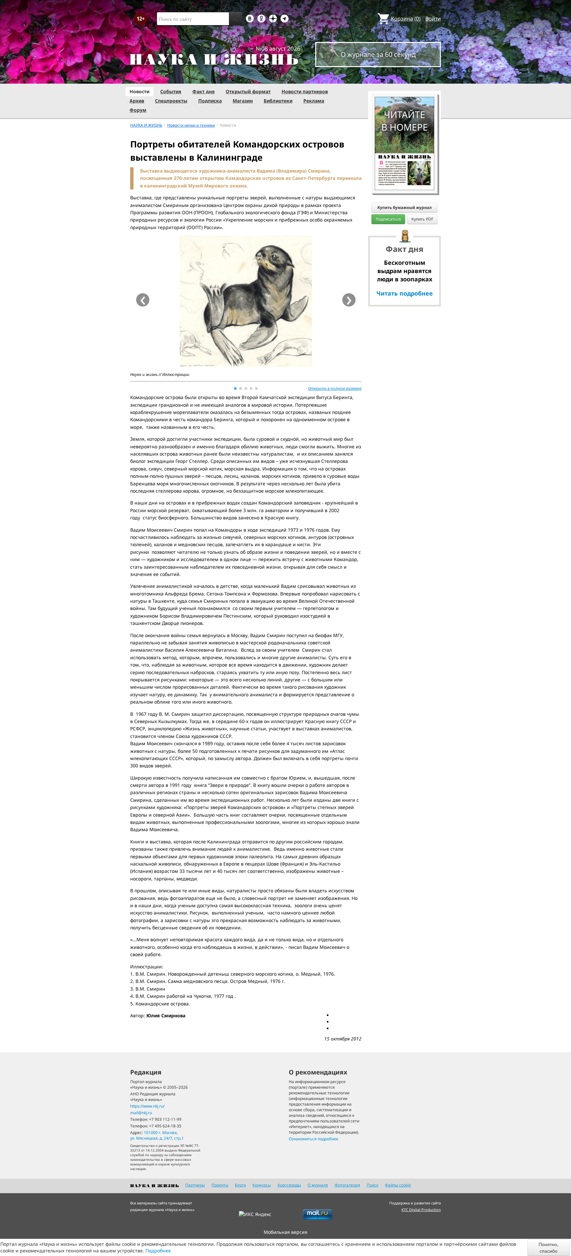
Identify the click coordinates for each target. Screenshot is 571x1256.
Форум (138, 110)
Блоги (240, 1185)
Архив (137, 101)
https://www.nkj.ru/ (147, 1106)
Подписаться (388, 219)
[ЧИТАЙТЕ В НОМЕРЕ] (404, 77)
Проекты (219, 1185)
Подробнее (158, 1250)
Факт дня (203, 91)
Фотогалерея (347, 1185)
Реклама (313, 101)
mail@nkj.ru (141, 1112)
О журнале (318, 1185)
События (170, 91)
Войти (433, 18)
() (406, 18)
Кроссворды (289, 1185)
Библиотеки (278, 101)
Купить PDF (422, 219)
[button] (235, 388)
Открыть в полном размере (335, 388)
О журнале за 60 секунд (378, 54)
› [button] (349, 299)
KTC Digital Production (421, 1209)
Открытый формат (248, 91)
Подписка (210, 101)
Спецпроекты (171, 101)
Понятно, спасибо (548, 1247)
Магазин (243, 101)
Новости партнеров (305, 91)
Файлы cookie (398, 1185)
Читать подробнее (404, 293)
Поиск (372, 1185)
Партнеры (195, 1185)
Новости (139, 91)
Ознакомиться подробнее (313, 1139)
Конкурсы (261, 1185)
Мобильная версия (285, 1232)
